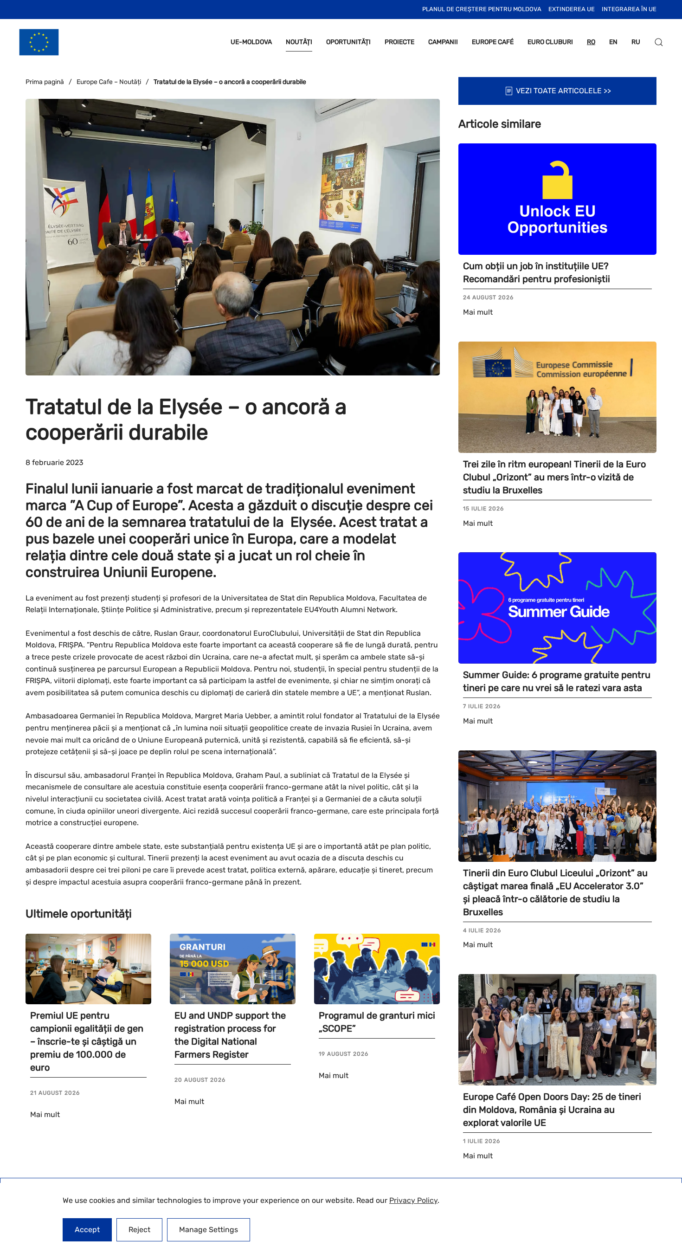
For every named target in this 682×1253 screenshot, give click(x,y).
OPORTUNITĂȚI (348, 42)
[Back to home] (39, 42)
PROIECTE (399, 42)
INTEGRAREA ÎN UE (629, 9)
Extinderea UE (571, 9)
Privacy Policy (413, 1200)
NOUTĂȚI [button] (299, 42)
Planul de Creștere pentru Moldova (481, 9)
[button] (658, 42)
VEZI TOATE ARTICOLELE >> (563, 90)
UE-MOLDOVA (251, 42)
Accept (87, 1229)
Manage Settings (208, 1229)
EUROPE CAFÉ (493, 42)
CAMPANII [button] (443, 42)
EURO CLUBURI (550, 42)
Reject (139, 1229)
